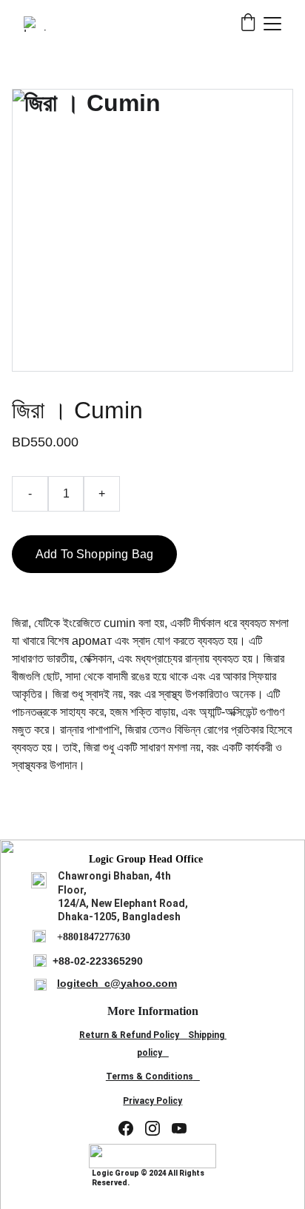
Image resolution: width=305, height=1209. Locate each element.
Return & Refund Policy (129, 1035)
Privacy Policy (152, 1101)
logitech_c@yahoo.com (117, 983)
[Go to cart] (248, 24)
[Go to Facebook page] (125, 1128)
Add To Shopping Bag (94, 554)
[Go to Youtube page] (179, 1128)
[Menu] (272, 23)
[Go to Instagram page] (152, 1128)
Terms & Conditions (149, 1076)
